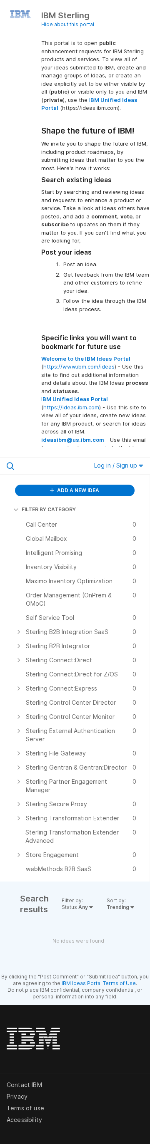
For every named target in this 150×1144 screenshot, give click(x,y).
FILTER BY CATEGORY (49, 509)
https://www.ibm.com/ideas (79, 366)
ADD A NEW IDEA (77, 490)
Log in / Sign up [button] (116, 465)
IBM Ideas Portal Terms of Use (99, 983)
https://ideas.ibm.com (71, 407)
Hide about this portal (67, 24)
